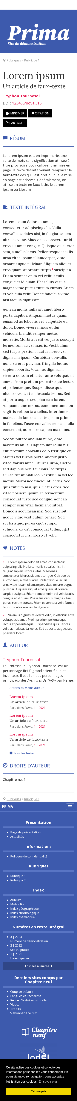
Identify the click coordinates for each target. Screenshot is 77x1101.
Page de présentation (25, 832)
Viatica (14, 1004)
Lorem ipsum (21, 696)
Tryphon (21, 95)
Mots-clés (17, 904)
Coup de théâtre (21, 992)
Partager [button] (16, 123)
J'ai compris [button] (38, 1091)
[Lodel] (38, 1053)
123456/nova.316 (26, 103)
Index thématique (22, 917)
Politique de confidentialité (28, 856)
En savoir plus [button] (48, 1081)
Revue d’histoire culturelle (28, 1000)
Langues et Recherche (25, 996)
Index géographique (24, 909)
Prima (7, 806)
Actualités (17, 837)
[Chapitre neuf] (38, 1032)
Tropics (15, 1009)
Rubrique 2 (18, 880)
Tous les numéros (37, 966)
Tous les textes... (24, 753)
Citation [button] (41, 113)
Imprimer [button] (16, 113)
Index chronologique (24, 913)
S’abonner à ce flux (23, 1013)
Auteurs (15, 900)
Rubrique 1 (18, 876)
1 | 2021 (39, 708)
